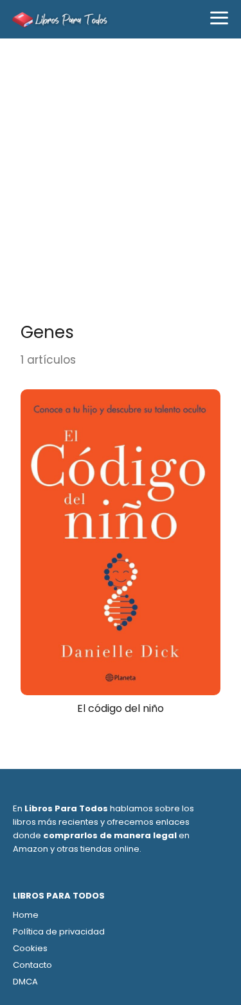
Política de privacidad (59, 931)
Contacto (32, 965)
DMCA (25, 981)
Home (26, 915)
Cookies (30, 948)
